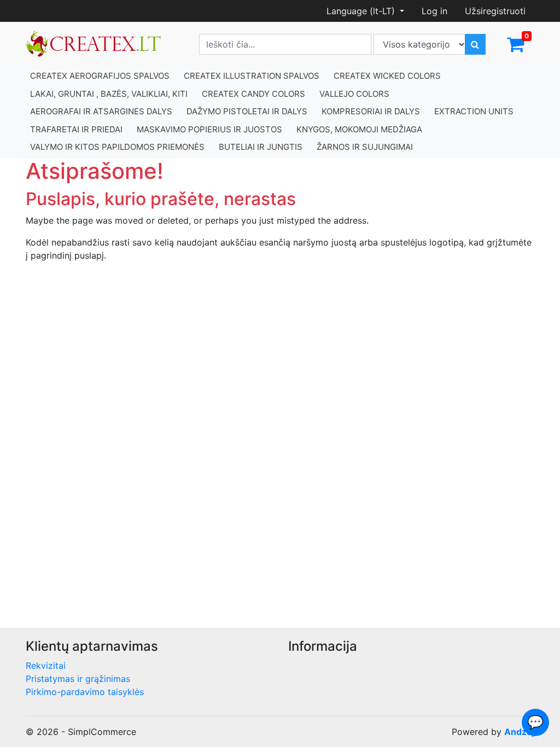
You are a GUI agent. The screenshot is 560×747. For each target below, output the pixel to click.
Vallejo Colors (354, 94)
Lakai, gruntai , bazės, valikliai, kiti (109, 94)
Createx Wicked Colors (387, 76)
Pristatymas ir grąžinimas (78, 678)
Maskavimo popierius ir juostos (209, 129)
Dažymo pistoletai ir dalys (246, 111)
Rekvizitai (46, 665)
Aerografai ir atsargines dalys (101, 111)
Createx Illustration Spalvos (251, 76)
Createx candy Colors (253, 94)
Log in (434, 10)
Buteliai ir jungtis (260, 147)
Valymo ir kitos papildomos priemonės (117, 147)
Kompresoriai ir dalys (371, 111)
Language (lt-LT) (362, 10)
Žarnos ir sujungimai (365, 147)
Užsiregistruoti (495, 10)
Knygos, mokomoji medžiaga (359, 129)
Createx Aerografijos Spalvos (100, 76)
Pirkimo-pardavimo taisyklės (85, 691)
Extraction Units (474, 111)
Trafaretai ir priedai (76, 129)
